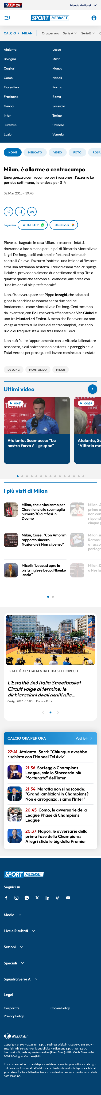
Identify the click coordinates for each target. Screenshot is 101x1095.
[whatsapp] (26, 897)
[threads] (57, 897)
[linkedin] (47, 897)
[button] (51, 18)
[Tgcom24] (13, 5)
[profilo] (94, 18)
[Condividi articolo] (8, 211)
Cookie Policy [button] (60, 1008)
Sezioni (10, 946)
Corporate (11, 1008)
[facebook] (6, 897)
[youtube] (68, 897)
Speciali (10, 963)
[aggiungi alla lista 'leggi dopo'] (20, 211)
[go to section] (92, 389)
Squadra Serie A (17, 979)
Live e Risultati (16, 930)
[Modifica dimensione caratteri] (32, 211)
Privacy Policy (14, 1016)
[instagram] (16, 897)
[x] (37, 897)
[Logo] (51, 18)
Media (9, 914)
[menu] (7, 18)
